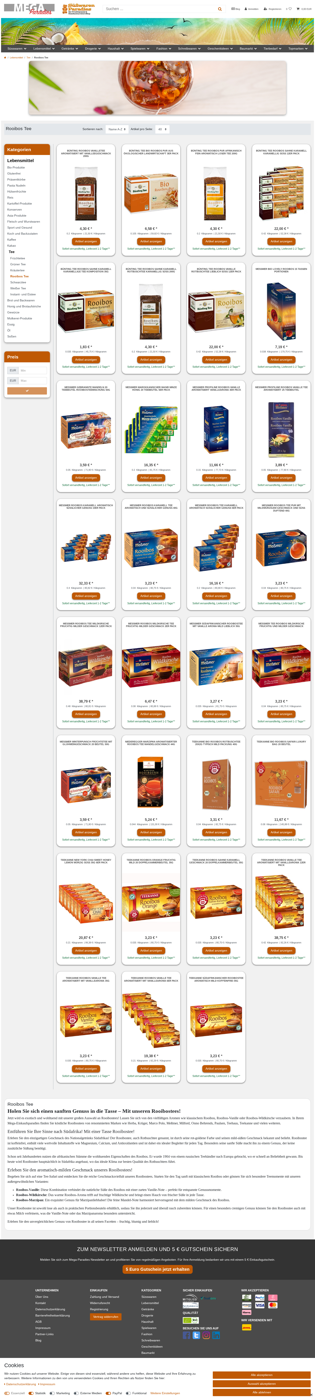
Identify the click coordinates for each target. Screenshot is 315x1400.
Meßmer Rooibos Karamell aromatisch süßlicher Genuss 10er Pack (86, 506)
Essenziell (18, 1393)
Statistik (40, 1393)
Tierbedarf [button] (271, 48)
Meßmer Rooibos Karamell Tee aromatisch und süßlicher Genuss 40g (151, 506)
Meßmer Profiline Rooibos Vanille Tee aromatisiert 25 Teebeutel (281, 388)
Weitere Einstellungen (165, 1393)
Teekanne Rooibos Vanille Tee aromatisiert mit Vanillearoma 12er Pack (281, 863)
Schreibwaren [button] (187, 48)
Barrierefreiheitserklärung (52, 1315)
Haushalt (147, 1321)
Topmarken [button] (296, 48)
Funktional (139, 1393)
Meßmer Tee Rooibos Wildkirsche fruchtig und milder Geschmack (281, 624)
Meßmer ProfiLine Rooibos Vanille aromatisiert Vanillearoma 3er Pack (216, 388)
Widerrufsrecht (100, 1303)
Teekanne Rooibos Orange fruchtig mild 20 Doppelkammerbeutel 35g (151, 861)
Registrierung (99, 1309)
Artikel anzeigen (86, 241)
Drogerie (147, 1315)
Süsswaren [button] (15, 48)
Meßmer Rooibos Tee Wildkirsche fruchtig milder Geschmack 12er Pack (86, 624)
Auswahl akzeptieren (262, 1383)
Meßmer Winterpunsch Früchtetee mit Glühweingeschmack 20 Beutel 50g (86, 743)
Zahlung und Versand (104, 1296)
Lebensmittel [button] (42, 48)
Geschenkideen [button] (218, 48)
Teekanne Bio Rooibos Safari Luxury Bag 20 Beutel (281, 743)
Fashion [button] (161, 48)
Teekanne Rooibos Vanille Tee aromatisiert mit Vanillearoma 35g (86, 979)
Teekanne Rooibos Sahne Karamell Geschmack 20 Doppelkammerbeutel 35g (216, 861)
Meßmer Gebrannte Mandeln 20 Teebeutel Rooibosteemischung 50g (86, 388)
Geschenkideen (152, 1346)
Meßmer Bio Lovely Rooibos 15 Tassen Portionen (281, 270)
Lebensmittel (16, 57)
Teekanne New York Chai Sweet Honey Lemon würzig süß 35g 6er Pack (86, 861)
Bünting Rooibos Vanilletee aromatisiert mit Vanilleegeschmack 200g (86, 153)
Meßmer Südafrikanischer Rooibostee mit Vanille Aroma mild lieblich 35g (216, 624)
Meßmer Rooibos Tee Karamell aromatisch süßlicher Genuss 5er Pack (216, 506)
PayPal (117, 1393)
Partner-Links (44, 1334)
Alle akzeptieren (262, 1375)
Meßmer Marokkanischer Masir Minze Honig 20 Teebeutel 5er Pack (151, 388)
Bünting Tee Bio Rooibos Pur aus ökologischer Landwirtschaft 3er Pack (151, 152)
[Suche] (219, 9)
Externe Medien (91, 1393)
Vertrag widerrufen (105, 1316)
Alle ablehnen (262, 1392)
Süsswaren (148, 1296)
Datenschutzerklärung (50, 1309)
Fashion (146, 1334)
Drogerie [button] (91, 48)
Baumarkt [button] (246, 48)
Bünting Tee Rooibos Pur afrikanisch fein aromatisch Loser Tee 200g (216, 152)
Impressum (43, 1328)
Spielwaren (148, 1328)
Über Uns (41, 1296)
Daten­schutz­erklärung (21, 1384)
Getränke (147, 1309)
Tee (28, 57)
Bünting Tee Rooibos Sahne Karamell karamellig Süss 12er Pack (281, 152)
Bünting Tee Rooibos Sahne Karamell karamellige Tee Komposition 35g (86, 270)
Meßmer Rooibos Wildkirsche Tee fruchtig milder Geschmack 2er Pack (151, 624)
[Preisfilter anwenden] (27, 391)
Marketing (63, 1393)
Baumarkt (147, 1352)
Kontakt (40, 1303)
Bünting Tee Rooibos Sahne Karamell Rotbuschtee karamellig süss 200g (151, 270)
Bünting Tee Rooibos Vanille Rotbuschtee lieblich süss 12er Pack (216, 270)
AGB (38, 1321)
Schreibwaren (150, 1340)
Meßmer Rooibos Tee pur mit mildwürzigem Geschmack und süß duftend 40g (281, 508)
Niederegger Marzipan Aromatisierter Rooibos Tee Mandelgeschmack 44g (151, 743)
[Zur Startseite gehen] (5, 57)
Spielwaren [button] (138, 48)
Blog (237, 9)
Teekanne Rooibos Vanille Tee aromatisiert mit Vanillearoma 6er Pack (151, 979)
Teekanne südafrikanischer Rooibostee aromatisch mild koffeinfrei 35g (216, 979)
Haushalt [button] (114, 48)
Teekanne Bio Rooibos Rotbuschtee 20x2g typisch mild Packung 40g (216, 743)
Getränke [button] (68, 48)
